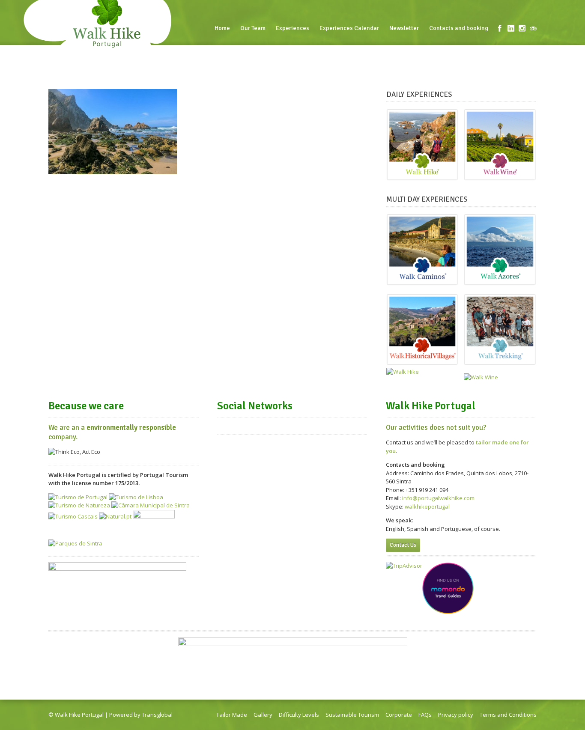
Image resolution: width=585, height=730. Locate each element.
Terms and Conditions (508, 714)
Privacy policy (455, 714)
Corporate (398, 714)
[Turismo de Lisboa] (136, 497)
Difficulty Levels (299, 714)
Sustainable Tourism (352, 714)
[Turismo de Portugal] (77, 497)
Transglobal (157, 714)
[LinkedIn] (510, 28)
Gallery (263, 714)
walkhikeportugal (427, 506)
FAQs (425, 714)
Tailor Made (231, 714)
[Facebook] (499, 28)
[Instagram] (522, 28)
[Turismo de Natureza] (79, 505)
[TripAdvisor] (533, 28)
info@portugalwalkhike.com (438, 498)
